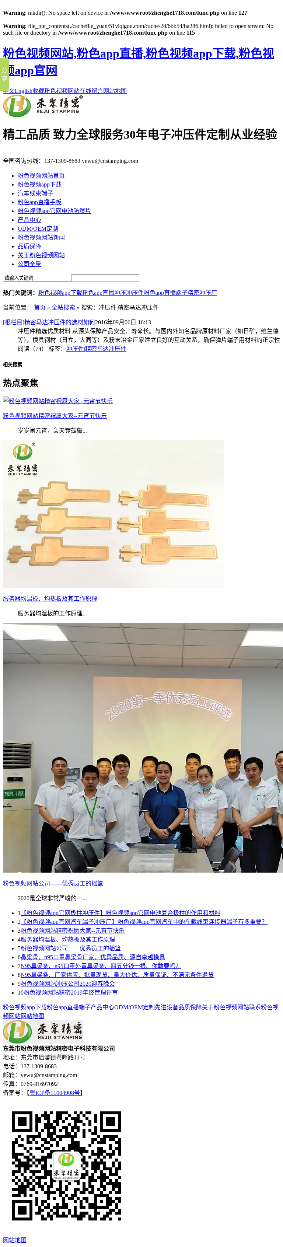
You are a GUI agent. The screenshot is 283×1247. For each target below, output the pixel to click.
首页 (40, 307)
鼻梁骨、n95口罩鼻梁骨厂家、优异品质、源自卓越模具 (93, 957)
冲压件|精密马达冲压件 (96, 349)
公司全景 (29, 264)
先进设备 (166, 1007)
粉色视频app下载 (40, 184)
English (23, 91)
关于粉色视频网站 (41, 255)
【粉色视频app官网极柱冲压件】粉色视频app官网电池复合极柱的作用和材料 (120, 913)
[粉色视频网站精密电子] (43, 115)
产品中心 (29, 220)
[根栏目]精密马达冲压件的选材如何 (49, 322)
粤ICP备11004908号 (54, 1093)
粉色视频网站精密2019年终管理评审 (71, 992)
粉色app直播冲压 (104, 293)
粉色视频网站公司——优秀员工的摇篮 (71, 948)
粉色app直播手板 (40, 202)
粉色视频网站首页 (41, 175)
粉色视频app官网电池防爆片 (54, 211)
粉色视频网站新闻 (41, 237)
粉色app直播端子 (166, 293)
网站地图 (115, 91)
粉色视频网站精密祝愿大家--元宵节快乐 (73, 931)
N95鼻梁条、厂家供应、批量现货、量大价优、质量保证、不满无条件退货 (117, 975)
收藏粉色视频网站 (56, 91)
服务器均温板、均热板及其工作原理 (68, 939)
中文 (9, 91)
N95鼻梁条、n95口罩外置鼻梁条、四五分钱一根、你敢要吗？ (101, 966)
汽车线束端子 (35, 193)
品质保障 (29, 246)
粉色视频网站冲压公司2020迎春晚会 (68, 984)
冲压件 (135, 293)
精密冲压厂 (202, 293)
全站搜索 (63, 307)
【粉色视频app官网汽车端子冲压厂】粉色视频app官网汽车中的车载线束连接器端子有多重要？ (144, 922)
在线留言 (91, 91)
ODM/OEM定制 (38, 229)
